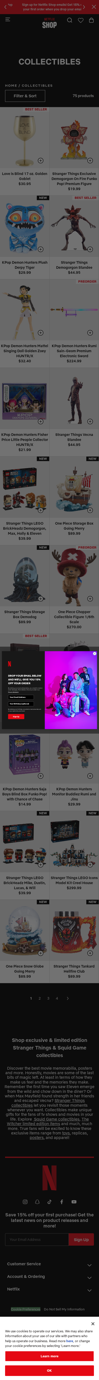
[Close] (92, 1323)
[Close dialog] (94, 653)
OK (49, 1370)
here (69, 1341)
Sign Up (16, 716)
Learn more (49, 1356)
